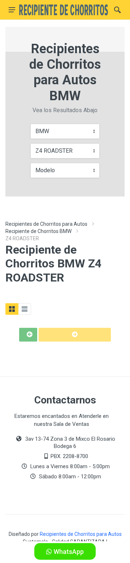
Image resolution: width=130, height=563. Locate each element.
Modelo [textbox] (45, 170)
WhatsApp (68, 551)
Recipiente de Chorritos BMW (38, 231)
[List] (24, 309)
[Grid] (11, 309)
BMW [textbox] (42, 131)
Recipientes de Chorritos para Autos (46, 224)
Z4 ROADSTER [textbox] (54, 150)
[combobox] (65, 131)
